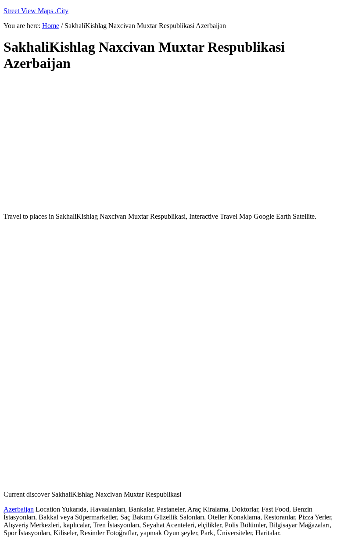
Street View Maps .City (36, 10)
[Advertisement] (168, 142)
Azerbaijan (19, 509)
